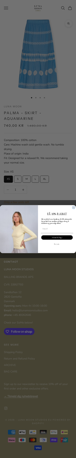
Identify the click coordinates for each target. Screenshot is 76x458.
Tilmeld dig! (57, 237)
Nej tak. (57, 244)
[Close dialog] (73, 207)
